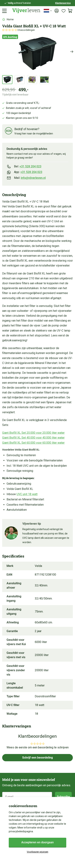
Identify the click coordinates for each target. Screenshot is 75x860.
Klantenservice (63, 3)
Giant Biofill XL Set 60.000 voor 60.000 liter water (33, 442)
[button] (9, 30)
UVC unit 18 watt (27, 494)
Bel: (27, 166)
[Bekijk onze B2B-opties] (8, 131)
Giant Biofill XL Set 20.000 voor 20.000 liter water (33, 432)
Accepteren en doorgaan (37, 842)
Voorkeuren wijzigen (37, 851)
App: (28, 172)
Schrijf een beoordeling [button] (37, 757)
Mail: (30, 178)
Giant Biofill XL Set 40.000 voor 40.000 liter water (33, 437)
